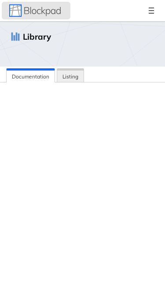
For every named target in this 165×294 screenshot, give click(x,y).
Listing (70, 76)
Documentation (30, 76)
